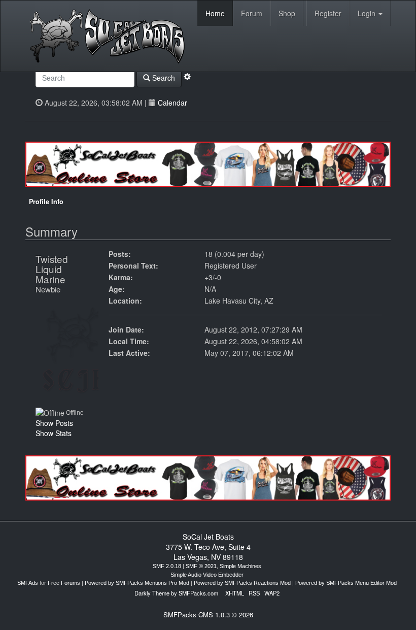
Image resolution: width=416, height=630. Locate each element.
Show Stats (54, 433)
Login (367, 13)
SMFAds (27, 583)
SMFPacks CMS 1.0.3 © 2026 (208, 614)
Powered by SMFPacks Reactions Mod (242, 583)
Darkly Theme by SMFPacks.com (176, 593)
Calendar (172, 102)
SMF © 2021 (201, 566)
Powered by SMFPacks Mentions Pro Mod (137, 583)
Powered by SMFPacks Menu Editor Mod (346, 583)
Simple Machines (240, 566)
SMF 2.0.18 (167, 566)
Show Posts (54, 423)
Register (328, 13)
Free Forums (64, 583)
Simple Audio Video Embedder (207, 575)
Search (162, 78)
